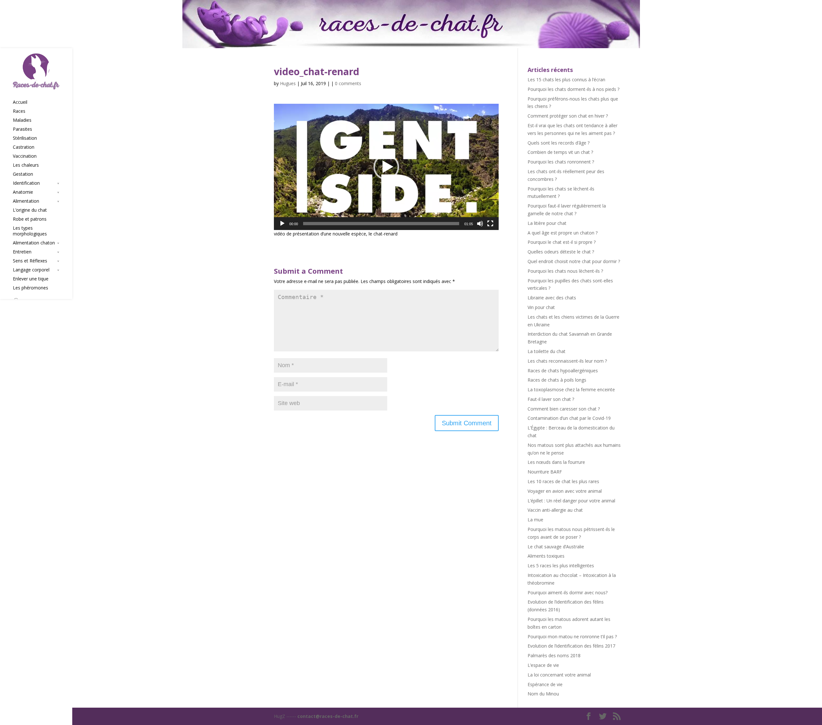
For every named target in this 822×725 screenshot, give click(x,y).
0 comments (348, 83)
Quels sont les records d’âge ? (559, 143)
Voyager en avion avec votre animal (565, 491)
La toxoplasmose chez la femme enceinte (571, 389)
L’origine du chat (30, 210)
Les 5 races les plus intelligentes (561, 565)
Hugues (288, 83)
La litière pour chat (547, 223)
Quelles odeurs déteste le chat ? (561, 252)
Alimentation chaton (34, 243)
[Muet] (480, 223)
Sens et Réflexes (30, 261)
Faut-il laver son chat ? (551, 399)
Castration (23, 147)
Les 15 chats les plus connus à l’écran (566, 79)
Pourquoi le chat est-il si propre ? (562, 242)
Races (19, 111)
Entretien (22, 252)
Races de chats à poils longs (557, 380)
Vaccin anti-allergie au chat (555, 510)
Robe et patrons (30, 219)
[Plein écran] (490, 223)
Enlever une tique (30, 279)
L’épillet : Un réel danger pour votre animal (571, 501)
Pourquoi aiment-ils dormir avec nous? (568, 592)
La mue (535, 520)
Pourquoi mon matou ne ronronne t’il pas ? (572, 636)
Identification (26, 183)
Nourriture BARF (545, 472)
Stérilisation (25, 138)
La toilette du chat (546, 351)
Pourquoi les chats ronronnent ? (561, 162)
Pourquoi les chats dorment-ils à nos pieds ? (573, 89)
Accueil (20, 102)
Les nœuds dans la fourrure (556, 462)
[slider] (381, 223)
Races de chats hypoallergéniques (563, 370)
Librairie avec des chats (552, 298)
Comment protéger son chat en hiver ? (568, 116)
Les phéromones (30, 288)
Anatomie (23, 192)
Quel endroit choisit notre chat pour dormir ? (574, 261)
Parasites (22, 129)
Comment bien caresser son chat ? (564, 409)
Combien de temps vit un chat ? (560, 152)
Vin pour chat (541, 307)
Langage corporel (31, 270)
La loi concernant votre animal (559, 675)
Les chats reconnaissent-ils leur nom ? (567, 361)
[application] (386, 167)
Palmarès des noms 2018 (554, 655)
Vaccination (25, 156)
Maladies (22, 120)
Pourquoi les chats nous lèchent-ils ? (565, 271)
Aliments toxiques (546, 556)
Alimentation (26, 201)
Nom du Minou (543, 694)
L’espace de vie (543, 665)
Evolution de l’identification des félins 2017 (571, 646)
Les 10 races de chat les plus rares (563, 481)
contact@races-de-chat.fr (327, 716)
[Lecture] (282, 223)
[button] (386, 167)
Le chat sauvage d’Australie (556, 547)
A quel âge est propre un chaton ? (563, 233)
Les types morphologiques (30, 231)
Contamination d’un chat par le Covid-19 (569, 418)
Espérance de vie (545, 684)
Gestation (23, 174)
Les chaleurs (26, 165)
